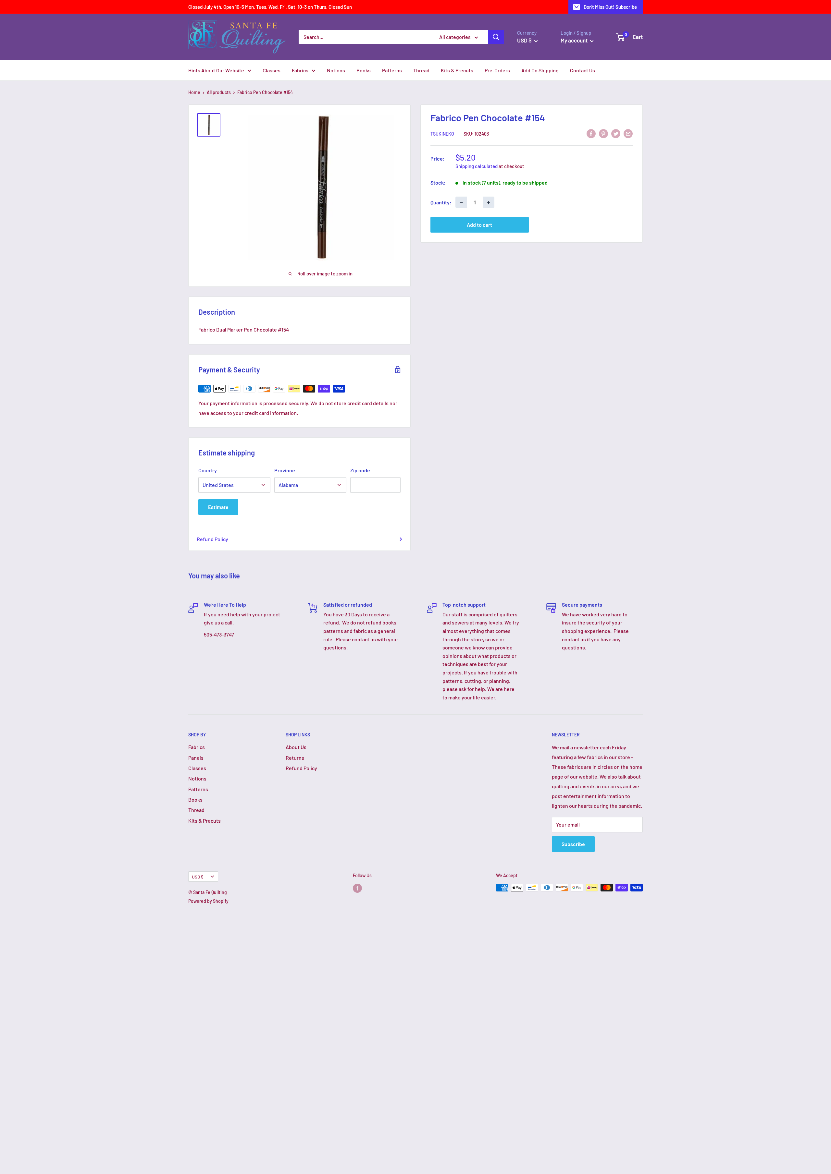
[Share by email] (628, 133)
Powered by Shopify (208, 901)
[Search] (496, 37)
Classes (271, 70)
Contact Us (582, 70)
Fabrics (300, 70)
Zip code (360, 470)
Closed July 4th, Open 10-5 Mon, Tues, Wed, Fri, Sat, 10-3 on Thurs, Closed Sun (270, 7)
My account (575, 40)
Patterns (392, 70)
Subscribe (573, 844)
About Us (296, 747)
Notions (336, 70)
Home (194, 92)
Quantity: (441, 202)
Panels (196, 758)
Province (284, 470)
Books (363, 70)
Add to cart (479, 225)
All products (219, 92)
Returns (295, 758)
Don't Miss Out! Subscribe (610, 7)
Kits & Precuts (457, 70)
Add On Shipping (540, 70)
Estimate (218, 507)
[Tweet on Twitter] (615, 133)
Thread (421, 70)
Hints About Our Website (216, 70)
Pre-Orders (497, 70)
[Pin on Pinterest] (603, 133)
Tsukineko (442, 134)
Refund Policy (212, 539)
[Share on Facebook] (591, 133)
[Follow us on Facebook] (357, 888)
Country (207, 470)
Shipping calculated (476, 166)
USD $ (198, 876)
